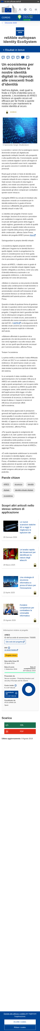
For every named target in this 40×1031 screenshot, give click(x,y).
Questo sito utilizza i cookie (15, 1014)
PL (28, 57)
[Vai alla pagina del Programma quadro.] (20, 31)
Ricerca (30, 9)
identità (31, 484)
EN (8, 57)
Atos (32, 235)
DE (3, 57)
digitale (6, 490)
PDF (22, 731)
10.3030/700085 (10, 650)
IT (22, 57)
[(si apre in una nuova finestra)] (9, 8)
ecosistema (8, 496)
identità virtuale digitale (24, 490)
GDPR (16, 323)
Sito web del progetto (14, 642)
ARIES (6, 484)
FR (18, 57)
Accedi (19, 9)
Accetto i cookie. (20, 1022)
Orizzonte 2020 (11, 23)
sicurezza (18, 484)
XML (22, 725)
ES (13, 57)
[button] (25, 9)
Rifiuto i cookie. (20, 1027)
